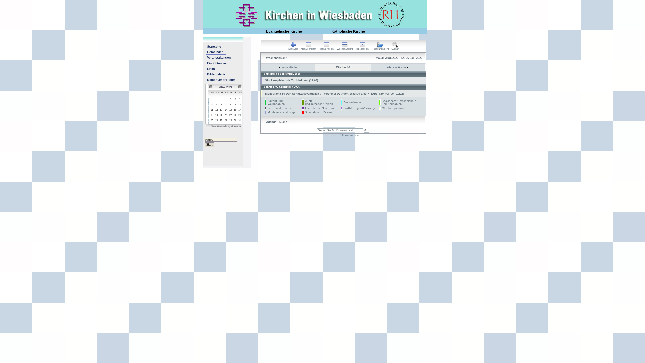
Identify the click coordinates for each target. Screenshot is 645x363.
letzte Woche (289, 67)
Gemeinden (215, 52)
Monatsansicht (308, 49)
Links (211, 69)
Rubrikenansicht (380, 49)
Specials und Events (319, 112)
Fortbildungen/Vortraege (360, 108)
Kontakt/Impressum (221, 80)
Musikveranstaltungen (282, 112)
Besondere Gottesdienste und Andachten (399, 102)
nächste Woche (396, 67)
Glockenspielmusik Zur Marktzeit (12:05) (291, 80)
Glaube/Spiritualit (393, 108)
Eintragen (293, 49)
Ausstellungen (353, 102)
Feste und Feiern (279, 108)
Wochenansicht (345, 49)
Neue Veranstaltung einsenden (226, 126)
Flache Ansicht (326, 49)
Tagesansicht (362, 49)
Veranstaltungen (219, 57)
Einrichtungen (217, 63)
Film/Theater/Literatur (319, 108)
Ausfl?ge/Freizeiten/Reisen (319, 102)
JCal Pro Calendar (350, 135)
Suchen (395, 49)
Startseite (214, 46)
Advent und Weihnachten (276, 102)
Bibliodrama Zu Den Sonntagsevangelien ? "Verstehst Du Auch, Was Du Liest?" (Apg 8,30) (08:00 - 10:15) (334, 93)
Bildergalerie (216, 74)
